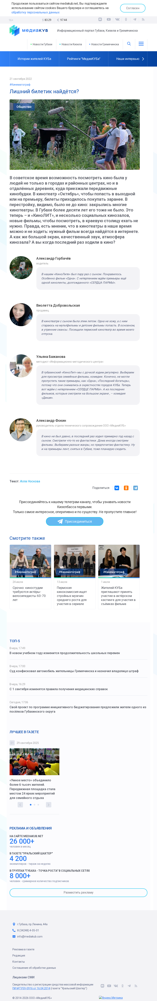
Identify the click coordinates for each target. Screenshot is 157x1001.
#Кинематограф (20, 84)
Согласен (132, 8)
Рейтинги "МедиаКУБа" (83, 59)
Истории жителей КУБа (34, 59)
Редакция (18, 955)
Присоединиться (78, 521)
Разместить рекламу (78, 892)
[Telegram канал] (134, 20)
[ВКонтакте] (117, 20)
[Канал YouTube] (109, 20)
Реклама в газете (23, 949)
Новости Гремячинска (105, 44)
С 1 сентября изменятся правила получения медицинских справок (59, 689)
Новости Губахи (42, 44)
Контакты (18, 961)
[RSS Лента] (143, 20)
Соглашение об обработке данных (34, 967)
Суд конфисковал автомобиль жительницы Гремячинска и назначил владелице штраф (74, 671)
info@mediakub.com (30, 936)
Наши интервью (127, 59)
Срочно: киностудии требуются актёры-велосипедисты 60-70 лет (29, 594)
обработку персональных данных (35, 12)
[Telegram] (135, 488)
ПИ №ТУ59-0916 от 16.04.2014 (31, 988)
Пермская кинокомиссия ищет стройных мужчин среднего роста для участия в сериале (72, 596)
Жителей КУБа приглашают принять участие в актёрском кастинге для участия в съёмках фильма (118, 596)
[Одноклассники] (126, 20)
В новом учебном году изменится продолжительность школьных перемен (65, 653)
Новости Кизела (72, 44)
